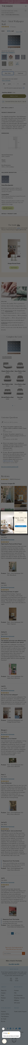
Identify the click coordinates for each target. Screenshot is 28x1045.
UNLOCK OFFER (20, 526)
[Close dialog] (26, 512)
